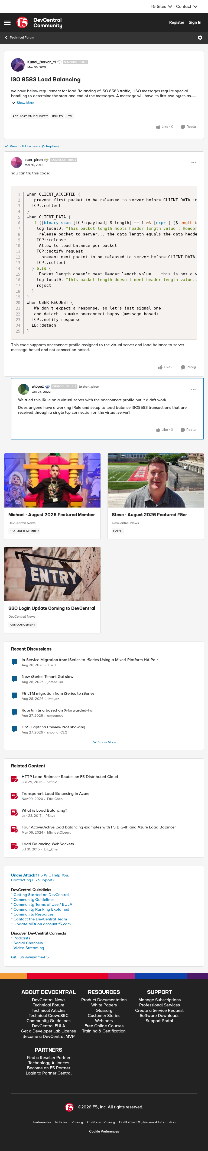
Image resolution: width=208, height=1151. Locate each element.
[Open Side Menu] (7, 22)
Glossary (104, 1010)
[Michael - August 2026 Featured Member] (52, 480)
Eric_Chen (55, 799)
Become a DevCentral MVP (48, 1036)
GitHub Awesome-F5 (30, 957)
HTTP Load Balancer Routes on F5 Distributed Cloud (70, 776)
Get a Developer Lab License (48, 1031)
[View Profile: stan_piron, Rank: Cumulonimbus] (16, 162)
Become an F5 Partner (48, 1068)
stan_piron (34, 160)
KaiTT (52, 665)
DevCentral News (21, 523)
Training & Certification (104, 1031)
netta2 (52, 782)
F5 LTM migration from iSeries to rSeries (58, 693)
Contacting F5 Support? (32, 880)
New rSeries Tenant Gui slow (47, 676)
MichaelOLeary (59, 833)
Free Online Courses (103, 1026)
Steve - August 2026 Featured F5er (149, 515)
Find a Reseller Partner (48, 1057)
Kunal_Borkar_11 (41, 62)
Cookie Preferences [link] (104, 1131)
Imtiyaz (53, 699)
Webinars (104, 1021)
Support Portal (159, 1021)
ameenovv (55, 716)
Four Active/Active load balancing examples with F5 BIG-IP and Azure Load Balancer (99, 827)
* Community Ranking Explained (40, 909)
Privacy (77, 1122)
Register (176, 22)
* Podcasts (20, 938)
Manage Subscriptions (159, 1000)
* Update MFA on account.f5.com (41, 924)
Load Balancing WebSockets (48, 844)
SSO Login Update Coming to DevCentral (51, 609)
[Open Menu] (200, 38)
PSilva (51, 816)
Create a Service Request (159, 1010)
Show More (25, 103)
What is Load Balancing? (44, 810)
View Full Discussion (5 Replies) (34, 146)
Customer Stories (104, 1015)
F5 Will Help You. (40, 875)
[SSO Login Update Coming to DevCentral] (52, 574)
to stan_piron (89, 387)
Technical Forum (22, 38)
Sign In (195, 22)
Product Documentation (104, 1000)
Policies (61, 1122)
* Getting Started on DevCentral (40, 894)
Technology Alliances (48, 1063)
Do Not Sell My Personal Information (147, 1122)
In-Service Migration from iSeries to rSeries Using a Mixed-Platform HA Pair (90, 660)
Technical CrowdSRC (49, 1015)
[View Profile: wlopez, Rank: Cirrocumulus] (23, 389)
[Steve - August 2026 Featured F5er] (156, 480)
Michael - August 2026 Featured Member (51, 515)
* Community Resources (32, 914)
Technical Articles (48, 1010)
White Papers (104, 1005)
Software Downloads (159, 1015)
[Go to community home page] (39, 22)
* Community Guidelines (32, 899)
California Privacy (101, 1122)
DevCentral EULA (48, 1026)
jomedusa (55, 682)
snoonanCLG (57, 733)
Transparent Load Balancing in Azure (55, 793)
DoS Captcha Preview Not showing (53, 727)
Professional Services (159, 1005)
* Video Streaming (27, 947)
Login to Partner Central (49, 1073)
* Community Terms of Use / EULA (41, 904)
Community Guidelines (48, 1021)
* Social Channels (27, 942)
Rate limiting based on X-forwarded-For (58, 710)
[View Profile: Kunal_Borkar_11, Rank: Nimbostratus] (18, 65)
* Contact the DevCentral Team (39, 919)
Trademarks (41, 1122)
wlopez (38, 386)
